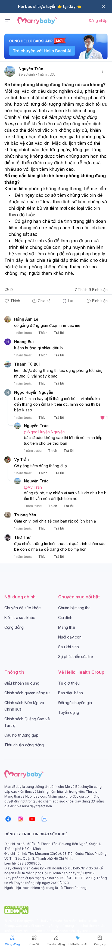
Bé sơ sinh (26, 74)
